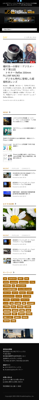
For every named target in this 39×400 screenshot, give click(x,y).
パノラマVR (27, 296)
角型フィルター (8, 317)
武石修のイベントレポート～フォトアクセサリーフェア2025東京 (24, 183)
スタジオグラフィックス (13, 367)
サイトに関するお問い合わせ (14, 379)
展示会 (13, 307)
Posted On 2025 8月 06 (19, 187)
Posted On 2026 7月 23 (19, 177)
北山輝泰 (17, 303)
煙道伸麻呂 (7, 314)
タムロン (22, 293)
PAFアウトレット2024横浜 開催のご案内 (24, 129)
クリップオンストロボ (25, 289)
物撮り (14, 314)
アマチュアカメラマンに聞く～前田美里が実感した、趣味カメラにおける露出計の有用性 (24, 260)
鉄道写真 (25, 317)
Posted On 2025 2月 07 (19, 196)
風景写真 (6, 321)
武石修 (28, 310)
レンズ (6, 303)
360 (5, 278)
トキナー (30, 293)
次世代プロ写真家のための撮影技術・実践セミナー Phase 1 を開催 (20, 139)
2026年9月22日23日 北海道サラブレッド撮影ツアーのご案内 (24, 174)
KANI (26, 278)
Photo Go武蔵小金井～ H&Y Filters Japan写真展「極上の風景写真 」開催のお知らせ (24, 156)
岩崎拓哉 (20, 307)
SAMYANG (7, 285)
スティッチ (7, 293)
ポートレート (15, 300)
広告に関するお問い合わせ (14, 382)
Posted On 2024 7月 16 (19, 253)
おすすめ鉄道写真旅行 (10, 289)
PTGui (32, 282)
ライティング (24, 300)
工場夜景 (27, 307)
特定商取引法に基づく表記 (12, 386)
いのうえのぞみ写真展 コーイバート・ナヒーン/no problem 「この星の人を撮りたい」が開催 (24, 119)
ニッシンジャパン (9, 296)
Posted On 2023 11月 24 (20, 265)
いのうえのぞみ (21, 285)
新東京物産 (7, 310)
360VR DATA (12, 278)
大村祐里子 (31, 303)
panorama (14, 282)
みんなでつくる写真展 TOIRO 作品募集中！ (24, 145)
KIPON (6, 282)
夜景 (24, 303)
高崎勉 (13, 321)
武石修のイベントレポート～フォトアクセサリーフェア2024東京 (24, 250)
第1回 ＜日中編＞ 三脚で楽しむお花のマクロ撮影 (19, 227)
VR (13, 285)
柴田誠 (22, 310)
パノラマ (18, 296)
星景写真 (15, 310)
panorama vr (24, 282)
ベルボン (6, 300)
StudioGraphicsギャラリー (14, 369)
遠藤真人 (17, 317)
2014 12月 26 (13, 100)
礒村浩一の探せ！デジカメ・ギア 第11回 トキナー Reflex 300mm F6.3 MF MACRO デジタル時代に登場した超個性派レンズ (18, 74)
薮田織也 (28, 314)
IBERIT (20, 278)
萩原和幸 (21, 314)
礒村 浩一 (22, 100)
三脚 (11, 303)
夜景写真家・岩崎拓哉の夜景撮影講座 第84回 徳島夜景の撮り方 (24, 193)
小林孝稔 (6, 307)
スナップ (15, 293)
